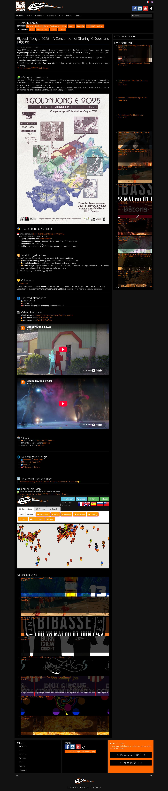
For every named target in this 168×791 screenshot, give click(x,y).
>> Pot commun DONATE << (131, 754)
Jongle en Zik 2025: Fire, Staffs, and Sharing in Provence (135, 203)
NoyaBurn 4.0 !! (27, 716)
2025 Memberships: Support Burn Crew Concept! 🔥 (133, 272)
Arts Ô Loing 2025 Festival (31, 598)
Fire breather (55, 26)
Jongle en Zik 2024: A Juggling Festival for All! (38, 697)
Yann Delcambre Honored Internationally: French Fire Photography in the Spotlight (134, 255)
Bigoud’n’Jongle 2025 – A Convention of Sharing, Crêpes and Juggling (133, 237)
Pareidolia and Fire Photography (130, 115)
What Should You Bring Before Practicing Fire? (134, 46)
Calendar (38, 15)
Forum (68, 15)
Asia (46, 29)
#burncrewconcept (73, 751)
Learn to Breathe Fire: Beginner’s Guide (133, 132)
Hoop (64, 26)
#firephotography (88, 751)
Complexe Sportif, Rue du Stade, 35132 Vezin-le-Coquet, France (42, 494)
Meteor (71, 26)
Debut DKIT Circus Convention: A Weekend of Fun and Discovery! (46, 677)
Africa (32, 29)
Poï (88, 26)
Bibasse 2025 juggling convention (34, 617)
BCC (28, 15)
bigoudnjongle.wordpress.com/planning (48, 234)
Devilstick (38, 26)
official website (45, 239)
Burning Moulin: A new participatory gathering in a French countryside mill (132, 151)
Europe (53, 29)
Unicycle (100, 26)
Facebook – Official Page (33, 460)
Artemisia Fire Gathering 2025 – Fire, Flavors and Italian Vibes (132, 220)
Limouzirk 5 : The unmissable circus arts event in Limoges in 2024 (46, 657)
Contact (78, 15)
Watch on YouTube (44, 317)
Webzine (50, 15)
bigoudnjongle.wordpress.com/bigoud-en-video (54, 315)
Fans (46, 26)
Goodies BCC (26, 637)
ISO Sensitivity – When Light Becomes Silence (132, 81)
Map (61, 15)
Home (20, 15)
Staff (93, 26)
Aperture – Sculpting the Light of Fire (132, 98)
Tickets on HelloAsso (31, 467)
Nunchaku (80, 26)
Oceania (62, 29)
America (40, 29)
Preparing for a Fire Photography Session (134, 63)
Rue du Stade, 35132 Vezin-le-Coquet (34, 68)
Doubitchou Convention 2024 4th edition (37, 578)
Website (26, 464)
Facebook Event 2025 (31, 462)
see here (46, 443)
